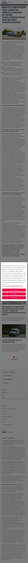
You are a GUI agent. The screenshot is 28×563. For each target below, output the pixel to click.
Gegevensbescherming (17, 286)
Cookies (8, 286)
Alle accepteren (14, 297)
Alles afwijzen (14, 293)
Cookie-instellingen (14, 290)
